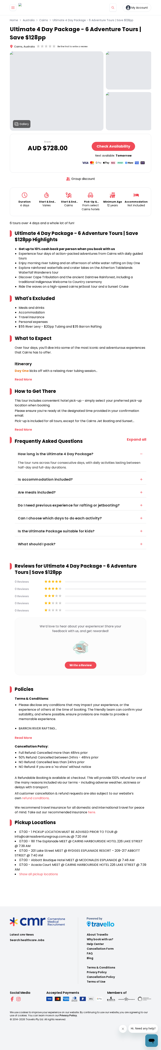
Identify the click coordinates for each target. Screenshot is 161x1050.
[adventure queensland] (126, 999)
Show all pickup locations (38, 874)
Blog (90, 958)
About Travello (97, 935)
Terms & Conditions (101, 967)
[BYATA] (111, 999)
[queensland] (144, 999)
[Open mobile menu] (13, 8)
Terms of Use (96, 982)
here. (92, 812)
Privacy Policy (97, 972)
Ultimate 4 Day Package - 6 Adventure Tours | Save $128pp (93, 20)
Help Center (95, 944)
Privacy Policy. (68, 1015)
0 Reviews (22, 582)
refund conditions (35, 798)
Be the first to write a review (73, 46)
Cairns (43, 20)
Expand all (136, 439)
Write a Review (81, 665)
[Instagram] (18, 999)
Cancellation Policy (101, 977)
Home (14, 20)
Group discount (83, 179)
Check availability (113, 146)
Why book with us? (100, 939)
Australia (29, 20)
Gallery (24, 124)
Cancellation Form (100, 949)
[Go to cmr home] (23, 7)
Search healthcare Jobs (27, 940)
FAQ (90, 953)
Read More (23, 379)
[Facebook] (12, 999)
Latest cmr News (22, 935)
